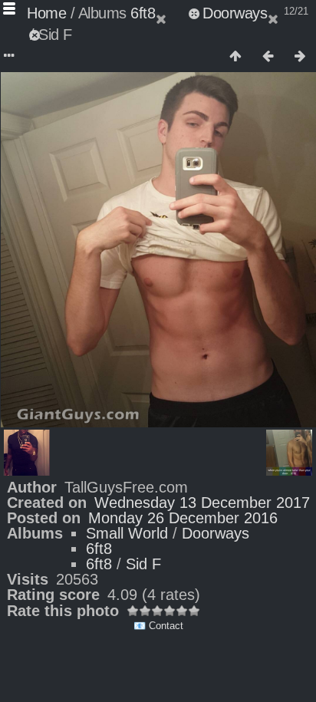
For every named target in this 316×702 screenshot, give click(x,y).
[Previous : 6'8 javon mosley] (268, 56)
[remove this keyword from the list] (170, 13)
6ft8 (142, 13)
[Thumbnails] (235, 56)
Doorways (234, 13)
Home (46, 13)
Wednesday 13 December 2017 (202, 502)
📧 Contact (158, 625)
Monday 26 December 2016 (183, 517)
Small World (127, 533)
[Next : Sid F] (300, 56)
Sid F (143, 563)
